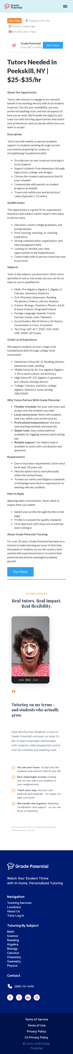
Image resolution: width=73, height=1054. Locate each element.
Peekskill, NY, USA (39, 20)
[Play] (15, 678)
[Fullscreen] (45, 678)
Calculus (13, 953)
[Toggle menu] (65, 6)
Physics (12, 965)
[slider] (28, 680)
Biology (12, 948)
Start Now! (52, 45)
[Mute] (40, 678)
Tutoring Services (19, 903)
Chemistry (14, 957)
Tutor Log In (15, 915)
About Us (13, 911)
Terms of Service (36, 1019)
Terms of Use (36, 1025)
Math (10, 931)
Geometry (14, 961)
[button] (30, 650)
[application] (30, 650)
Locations (14, 907)
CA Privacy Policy (36, 1037)
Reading (13, 940)
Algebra (12, 944)
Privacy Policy (36, 1031)
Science (12, 936)
